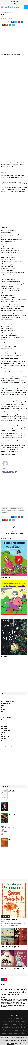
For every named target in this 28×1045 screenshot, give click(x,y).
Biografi (3, 705)
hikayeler (3, 510)
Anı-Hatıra (3, 699)
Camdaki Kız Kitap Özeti (20, 968)
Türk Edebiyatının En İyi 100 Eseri (8, 747)
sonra (11, 382)
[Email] (13, 472)
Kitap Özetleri (4, 728)
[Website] (16, 472)
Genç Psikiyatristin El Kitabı (14, 790)
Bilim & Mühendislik (5, 703)
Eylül (14, 527)
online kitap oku (4, 512)
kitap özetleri (22, 510)
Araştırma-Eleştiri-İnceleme (7, 701)
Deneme (3, 709)
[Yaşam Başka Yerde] (4, 830)
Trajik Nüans (4, 656)
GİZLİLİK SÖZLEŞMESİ (15, 1)
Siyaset (2, 742)
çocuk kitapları (4, 508)
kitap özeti (15, 510)
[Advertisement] (14, 41)
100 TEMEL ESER (4, 697)
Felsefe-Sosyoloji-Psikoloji (7, 717)
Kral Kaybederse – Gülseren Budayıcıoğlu (6, 969)
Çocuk (2, 14)
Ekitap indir (3, 984)
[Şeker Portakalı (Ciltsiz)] (14, 900)
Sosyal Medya (6, 975)
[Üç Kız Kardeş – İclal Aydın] (7, 936)
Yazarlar (3, 749)
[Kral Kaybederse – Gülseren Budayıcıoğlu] (7, 958)
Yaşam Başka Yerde (13, 826)
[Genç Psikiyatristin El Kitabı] (4, 794)
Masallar (3, 732)
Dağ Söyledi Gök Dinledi (7, 617)
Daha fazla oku (18, 1043)
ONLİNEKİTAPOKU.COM (14, 7)
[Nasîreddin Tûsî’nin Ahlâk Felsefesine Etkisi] (4, 842)
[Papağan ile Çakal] (4, 818)
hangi (4, 272)
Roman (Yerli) (4, 738)
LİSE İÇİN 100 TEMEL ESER (6, 730)
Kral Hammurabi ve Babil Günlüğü (14, 533)
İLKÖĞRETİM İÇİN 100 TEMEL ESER (8, 724)
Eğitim (2, 715)
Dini (2, 713)
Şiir (1, 740)
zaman (12, 440)
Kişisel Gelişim (4, 726)
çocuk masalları (12, 508)
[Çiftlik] (4, 806)
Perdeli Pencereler (5, 577)
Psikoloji (3, 734)
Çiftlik (9, 802)
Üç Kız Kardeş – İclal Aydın (7, 946)
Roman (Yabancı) (5, 736)
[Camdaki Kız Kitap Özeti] (20, 958)
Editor (4, 468)
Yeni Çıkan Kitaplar (5, 751)
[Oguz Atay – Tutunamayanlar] (20, 936)
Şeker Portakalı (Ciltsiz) (9, 920)
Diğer (2, 711)
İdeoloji (2, 722)
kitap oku (9, 510)
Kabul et (10, 1043)
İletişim (8, 1)
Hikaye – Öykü (4, 720)
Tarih (2, 745)
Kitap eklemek (4, 1005)
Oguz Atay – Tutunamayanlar (18, 947)
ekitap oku (20, 508)
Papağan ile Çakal (12, 814)
